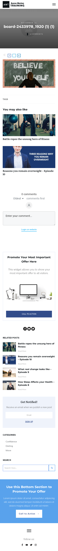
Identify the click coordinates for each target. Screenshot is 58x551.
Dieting (9, 446)
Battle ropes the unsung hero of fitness (29, 128)
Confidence (11, 441)
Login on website (29, 229)
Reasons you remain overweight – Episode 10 (29, 162)
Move (8, 450)
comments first (35, 198)
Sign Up (29, 421)
